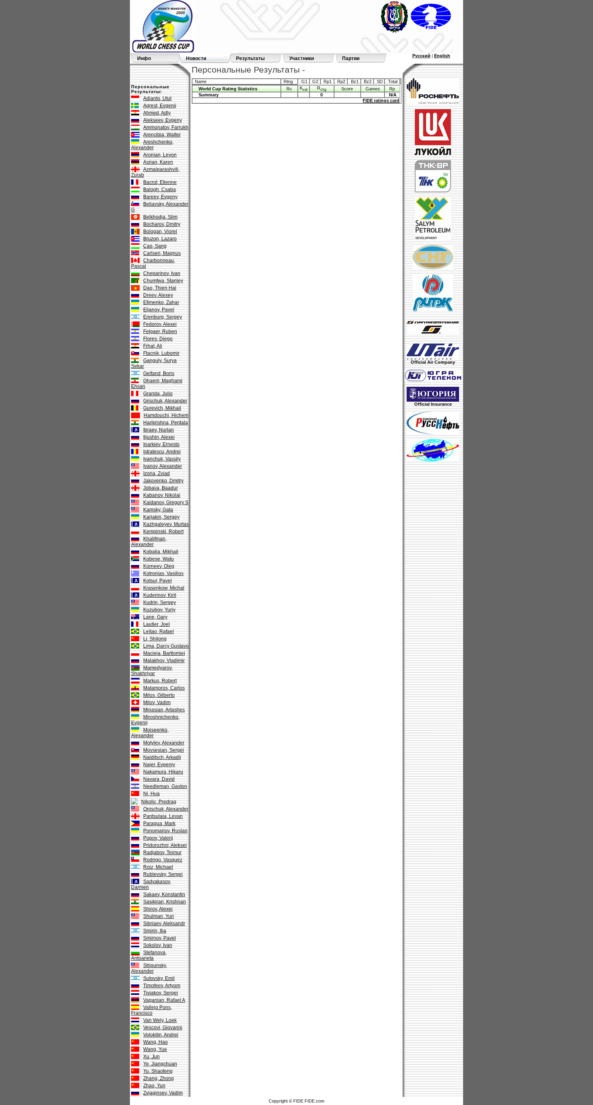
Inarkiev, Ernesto (161, 444)
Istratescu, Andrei (162, 452)
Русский (421, 55)
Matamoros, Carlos (164, 688)
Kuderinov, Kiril (159, 595)
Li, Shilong (155, 639)
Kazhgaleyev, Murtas (166, 524)
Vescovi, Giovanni (162, 1027)
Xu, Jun (151, 1056)
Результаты (250, 58)
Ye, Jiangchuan (160, 1064)
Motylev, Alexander (163, 743)
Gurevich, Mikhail (162, 408)
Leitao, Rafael (158, 631)
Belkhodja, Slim (160, 217)
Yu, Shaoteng (158, 1071)
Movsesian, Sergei (163, 750)
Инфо (144, 58)
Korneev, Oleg (158, 566)
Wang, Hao (155, 1042)
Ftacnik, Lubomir (161, 353)
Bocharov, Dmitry (161, 224)
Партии (350, 58)
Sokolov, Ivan (157, 945)
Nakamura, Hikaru (163, 772)
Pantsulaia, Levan (163, 816)
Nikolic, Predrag (158, 802)
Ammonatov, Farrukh (165, 127)
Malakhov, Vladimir (164, 660)
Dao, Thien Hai (159, 288)
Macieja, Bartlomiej (164, 653)
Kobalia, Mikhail (160, 552)
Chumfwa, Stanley (163, 281)
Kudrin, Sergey (159, 602)
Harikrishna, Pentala (165, 422)
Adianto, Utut (157, 98)
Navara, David (159, 779)
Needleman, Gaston (165, 786)
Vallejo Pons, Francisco (151, 1010)
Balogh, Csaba (159, 189)
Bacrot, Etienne (160, 182)
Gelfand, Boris (158, 373)
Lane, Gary (155, 617)
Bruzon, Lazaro (160, 239)
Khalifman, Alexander (149, 541)
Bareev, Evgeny (160, 197)
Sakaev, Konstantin (164, 894)
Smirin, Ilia (154, 931)
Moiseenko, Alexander (150, 732)
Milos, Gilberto (159, 695)
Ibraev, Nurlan (158, 430)
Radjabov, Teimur (162, 852)
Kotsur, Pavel (157, 581)
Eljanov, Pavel (158, 310)
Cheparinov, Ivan (161, 273)
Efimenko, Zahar (161, 302)
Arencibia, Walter (162, 135)
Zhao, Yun (154, 1085)
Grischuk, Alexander (165, 401)
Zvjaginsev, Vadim (163, 1093)
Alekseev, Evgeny (162, 120)
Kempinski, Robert (163, 531)
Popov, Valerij (158, 838)
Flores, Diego (158, 339)
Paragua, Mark (159, 823)
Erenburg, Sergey (162, 317)
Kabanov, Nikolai (161, 495)
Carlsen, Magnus (162, 253)
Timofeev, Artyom (161, 985)
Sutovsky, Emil (159, 978)
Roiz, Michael (158, 867)
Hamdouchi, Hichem (166, 415)
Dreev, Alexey (158, 295)
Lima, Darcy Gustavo (166, 646)
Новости (196, 58)
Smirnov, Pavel (159, 938)
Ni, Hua (151, 793)
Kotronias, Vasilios (163, 573)
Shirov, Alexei (158, 909)
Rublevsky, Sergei (163, 874)
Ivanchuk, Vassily (162, 459)
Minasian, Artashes (164, 710)
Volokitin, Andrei (160, 1035)
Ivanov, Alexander (162, 466)
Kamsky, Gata (158, 510)
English (442, 55)
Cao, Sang (155, 246)
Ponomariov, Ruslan (165, 831)
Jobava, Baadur (160, 488)
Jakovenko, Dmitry (163, 481)
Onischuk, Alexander (165, 809)
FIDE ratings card (381, 100)
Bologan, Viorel (160, 231)
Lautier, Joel (156, 624)
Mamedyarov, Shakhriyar (152, 670)
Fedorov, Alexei (160, 324)
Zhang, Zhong (158, 1078)
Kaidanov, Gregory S (165, 502)
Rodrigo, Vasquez (162, 860)
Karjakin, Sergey (161, 517)
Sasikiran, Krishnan (164, 902)
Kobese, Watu (158, 559)
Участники (301, 58)
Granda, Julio (158, 393)
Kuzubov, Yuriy (159, 610)
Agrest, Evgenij (159, 105)
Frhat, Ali (152, 346)
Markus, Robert (160, 681)
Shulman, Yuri (158, 916)
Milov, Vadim (157, 702)
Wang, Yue (155, 1049)
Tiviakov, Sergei (160, 993)
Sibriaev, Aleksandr (164, 923)
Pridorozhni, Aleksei (165, 845)
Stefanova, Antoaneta (149, 955)
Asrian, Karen (158, 162)
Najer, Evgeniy (159, 764)
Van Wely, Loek (160, 1020)
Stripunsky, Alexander (149, 968)
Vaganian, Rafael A (164, 1000)
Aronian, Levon (160, 155)
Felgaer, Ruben (160, 331)
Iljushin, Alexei (159, 437)
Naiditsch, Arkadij (162, 757)
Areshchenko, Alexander (152, 144)
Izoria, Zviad (156, 473)
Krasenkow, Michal (163, 588)
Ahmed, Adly (157, 113)
